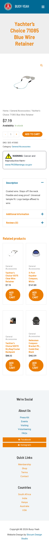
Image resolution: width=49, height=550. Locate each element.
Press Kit (24, 417)
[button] (41, 65)
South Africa (24, 494)
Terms (24, 472)
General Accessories (20, 110)
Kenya (25, 502)
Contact (24, 476)
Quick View (13, 260)
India (24, 498)
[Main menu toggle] (43, 7)
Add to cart (32, 134)
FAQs (24, 433)
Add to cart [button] (12, 295)
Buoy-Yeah (22, 6)
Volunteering (24, 429)
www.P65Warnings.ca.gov (18, 164)
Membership (24, 464)
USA (24, 510)
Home (5, 110)
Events (24, 421)
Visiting (24, 425)
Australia (24, 506)
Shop (24, 468)
